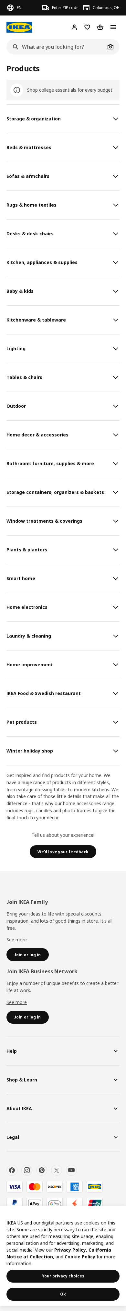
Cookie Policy (80, 1257)
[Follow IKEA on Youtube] (71, 1170)
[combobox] (55, 47)
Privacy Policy (70, 1250)
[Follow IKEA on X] (56, 1170)
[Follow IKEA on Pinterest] (41, 1170)
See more (16, 940)
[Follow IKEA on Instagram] (26, 1170)
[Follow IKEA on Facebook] (11, 1170)
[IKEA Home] (19, 27)
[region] (63, 1256)
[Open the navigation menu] (113, 27)
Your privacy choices (63, 1276)
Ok (63, 1294)
